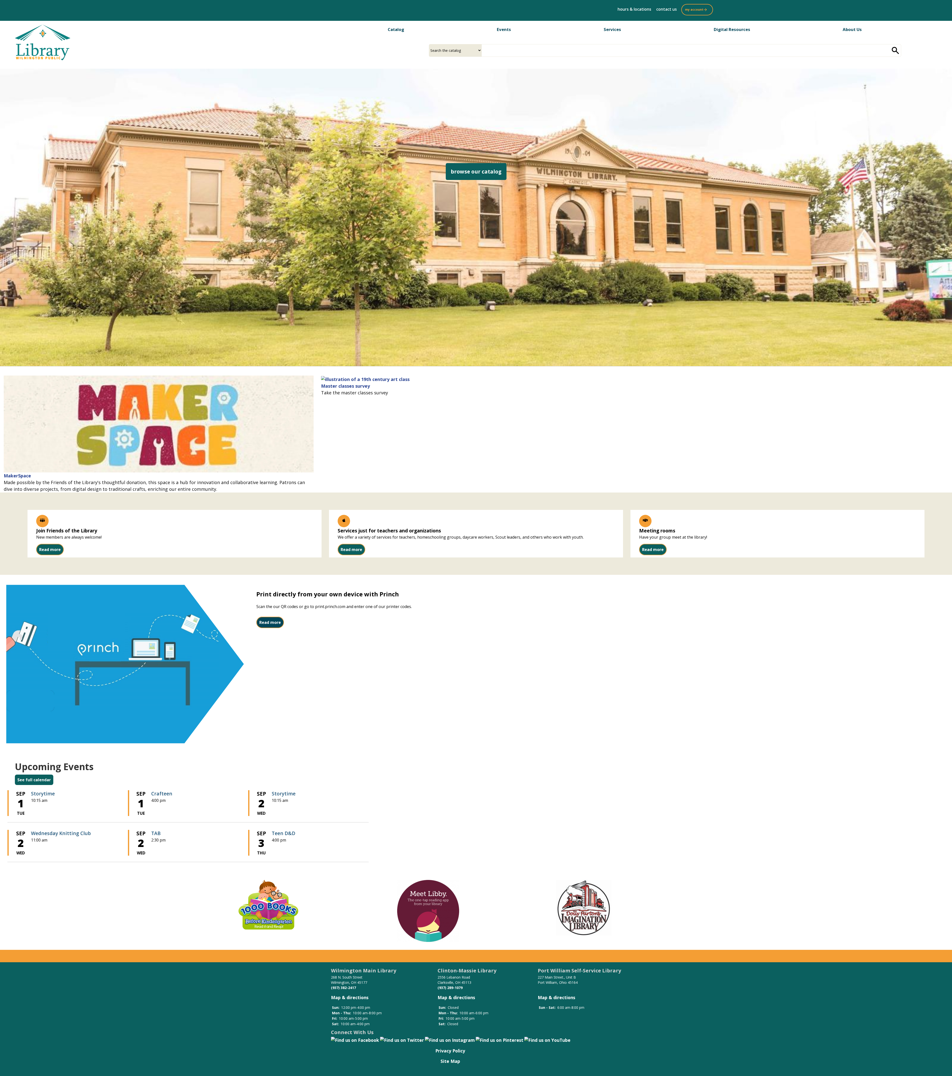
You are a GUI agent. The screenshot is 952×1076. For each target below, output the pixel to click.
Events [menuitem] (504, 29)
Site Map (450, 1061)
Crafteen (161, 793)
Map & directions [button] (349, 997)
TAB (156, 833)
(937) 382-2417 (343, 987)
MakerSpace (17, 476)
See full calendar (34, 780)
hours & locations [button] (634, 9)
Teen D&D (283, 833)
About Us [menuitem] (852, 29)
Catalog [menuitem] (396, 29)
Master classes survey (345, 386)
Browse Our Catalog (478, 171)
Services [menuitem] (612, 29)
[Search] (895, 50)
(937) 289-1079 (450, 987)
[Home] (42, 42)
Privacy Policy (450, 1051)
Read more (50, 549)
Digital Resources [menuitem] (732, 29)
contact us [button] (666, 9)
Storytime (43, 793)
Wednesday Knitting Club (61, 833)
